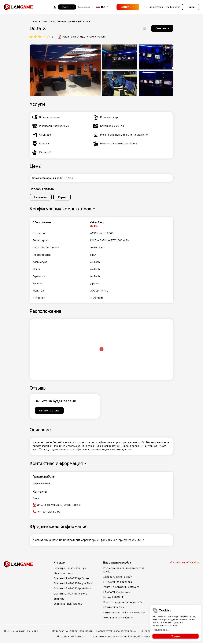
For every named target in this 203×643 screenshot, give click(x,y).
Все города (84, 6)
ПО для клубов (154, 7)
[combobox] (67, 7)
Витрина (58, 598)
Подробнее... (160, 629)
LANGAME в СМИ (114, 607)
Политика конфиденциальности (72, 631)
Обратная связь (63, 573)
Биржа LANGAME (113, 597)
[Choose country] (55, 7)
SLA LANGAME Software (71, 636)
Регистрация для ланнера (69, 568)
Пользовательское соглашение (116, 631)
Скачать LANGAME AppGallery (72, 588)
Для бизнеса (172, 7)
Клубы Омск (47, 21)
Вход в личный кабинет (68, 603)
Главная (34, 21)
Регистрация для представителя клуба (123, 569)
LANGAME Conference (116, 592)
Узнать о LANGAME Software (121, 587)
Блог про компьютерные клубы (123, 602)
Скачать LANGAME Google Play (72, 583)
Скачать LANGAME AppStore (71, 578)
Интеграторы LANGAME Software (124, 612)
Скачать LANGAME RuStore (70, 593)
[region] (101, 260)
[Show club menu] (144, 28)
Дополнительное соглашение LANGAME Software (121, 636)
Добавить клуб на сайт (117, 576)
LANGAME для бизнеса (117, 581)
